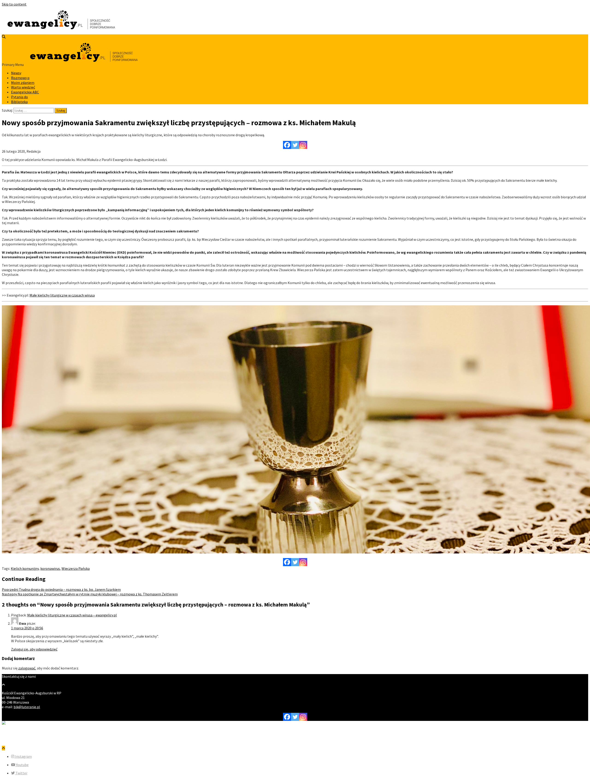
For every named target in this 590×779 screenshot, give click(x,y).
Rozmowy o (20, 77)
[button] (21, 756)
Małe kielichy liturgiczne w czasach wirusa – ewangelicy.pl (72, 615)
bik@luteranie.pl (27, 707)
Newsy (16, 73)
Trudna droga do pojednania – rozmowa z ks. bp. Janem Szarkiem (61, 589)
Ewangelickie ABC (25, 92)
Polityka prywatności (27, 739)
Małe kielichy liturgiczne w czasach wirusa (62, 295)
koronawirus (50, 568)
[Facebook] (287, 145)
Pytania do (19, 97)
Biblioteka (19, 101)
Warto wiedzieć (23, 87)
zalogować (26, 668)
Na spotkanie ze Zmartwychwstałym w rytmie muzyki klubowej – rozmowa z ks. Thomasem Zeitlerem (90, 594)
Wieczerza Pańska (76, 568)
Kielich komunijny (25, 568)
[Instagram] (303, 145)
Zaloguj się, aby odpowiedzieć (34, 649)
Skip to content (14, 4)
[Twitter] (295, 145)
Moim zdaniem (22, 82)
